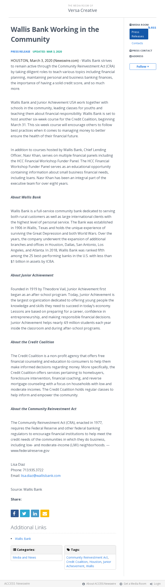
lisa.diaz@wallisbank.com (41, 475)
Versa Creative (82, 10)
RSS (153, 27)
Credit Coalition (77, 562)
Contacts (137, 43)
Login (157, 583)
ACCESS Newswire (17, 583)
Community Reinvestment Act (87, 557)
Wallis (90, 566)
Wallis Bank (23, 539)
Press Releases (138, 34)
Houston (95, 562)
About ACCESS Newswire (101, 583)
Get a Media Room (135, 583)
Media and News (24, 557)
